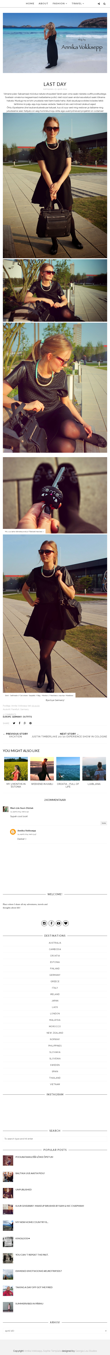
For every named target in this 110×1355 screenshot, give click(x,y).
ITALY (55, 988)
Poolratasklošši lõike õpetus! (34, 1157)
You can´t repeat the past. (31, 1254)
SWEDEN (55, 1065)
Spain (55, 1071)
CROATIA (55, 956)
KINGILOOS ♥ (22, 1238)
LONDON (55, 1013)
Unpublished (23, 1189)
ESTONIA (55, 962)
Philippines (55, 1046)
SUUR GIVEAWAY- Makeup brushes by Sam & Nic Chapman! (49, 1205)
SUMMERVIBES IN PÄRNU (29, 1303)
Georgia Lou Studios (86, 1351)
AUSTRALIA (55, 943)
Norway (55, 1039)
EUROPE (7, 717)
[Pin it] (30, 723)
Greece (55, 981)
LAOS (55, 1007)
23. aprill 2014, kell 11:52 (19, 812)
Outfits (27, 717)
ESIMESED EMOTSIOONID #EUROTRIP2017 (38, 1271)
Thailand (55, 1078)
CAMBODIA (55, 949)
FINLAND (55, 968)
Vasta (104, 823)
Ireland (55, 994)
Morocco (55, 1026)
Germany (17, 717)
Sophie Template (52, 1351)
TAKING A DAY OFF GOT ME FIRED (34, 1287)
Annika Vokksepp (26, 830)
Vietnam (55, 1084)
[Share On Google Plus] (25, 723)
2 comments (9, 714)
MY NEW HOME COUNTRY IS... (31, 1222)
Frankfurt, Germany (20, 709)
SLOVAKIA (54, 1052)
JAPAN (55, 1001)
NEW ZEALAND (55, 1033)
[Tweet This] (14, 723)
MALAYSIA (54, 1020)
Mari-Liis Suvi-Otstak (21, 808)
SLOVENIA (55, 1058)
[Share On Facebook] (19, 723)
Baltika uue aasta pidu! (30, 1173)
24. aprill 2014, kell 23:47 (26, 834)
